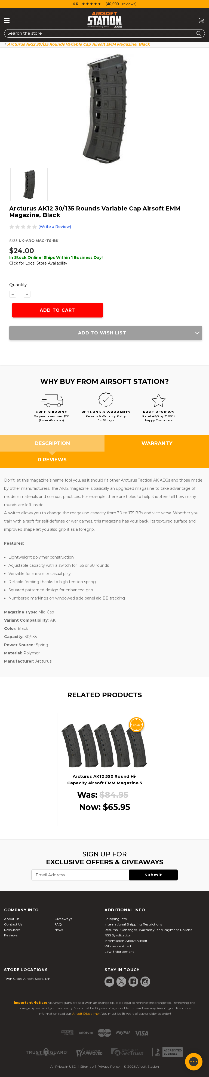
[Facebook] (133, 981)
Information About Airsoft (126, 941)
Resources (12, 930)
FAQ (58, 924)
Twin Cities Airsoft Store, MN (27, 979)
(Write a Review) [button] (54, 226)
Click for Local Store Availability (38, 263)
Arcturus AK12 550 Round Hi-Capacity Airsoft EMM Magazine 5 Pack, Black (104, 783)
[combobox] (104, 33)
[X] (121, 981)
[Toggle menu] (6, 20)
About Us (11, 919)
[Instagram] (145, 981)
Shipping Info (115, 919)
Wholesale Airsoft (118, 946)
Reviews (10, 935)
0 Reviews (52, 460)
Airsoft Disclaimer (86, 1013)
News (58, 930)
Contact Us (13, 924)
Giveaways (63, 919)
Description (52, 443)
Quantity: (18, 284)
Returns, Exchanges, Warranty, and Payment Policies (148, 930)
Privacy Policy (108, 1066)
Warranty (157, 443)
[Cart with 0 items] (199, 20)
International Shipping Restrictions (133, 924)
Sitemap (87, 1066)
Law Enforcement (119, 952)
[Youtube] (109, 981)
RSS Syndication (117, 935)
